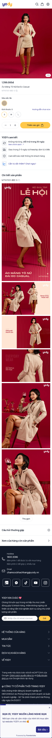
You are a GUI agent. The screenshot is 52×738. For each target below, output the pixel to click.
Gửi (44, 618)
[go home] (7, 4)
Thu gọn (26, 518)
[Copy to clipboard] (16, 91)
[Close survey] (49, 707)
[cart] (42, 4)
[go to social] (7, 583)
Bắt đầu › (43, 729)
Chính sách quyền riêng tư (22, 675)
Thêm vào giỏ (33, 125)
